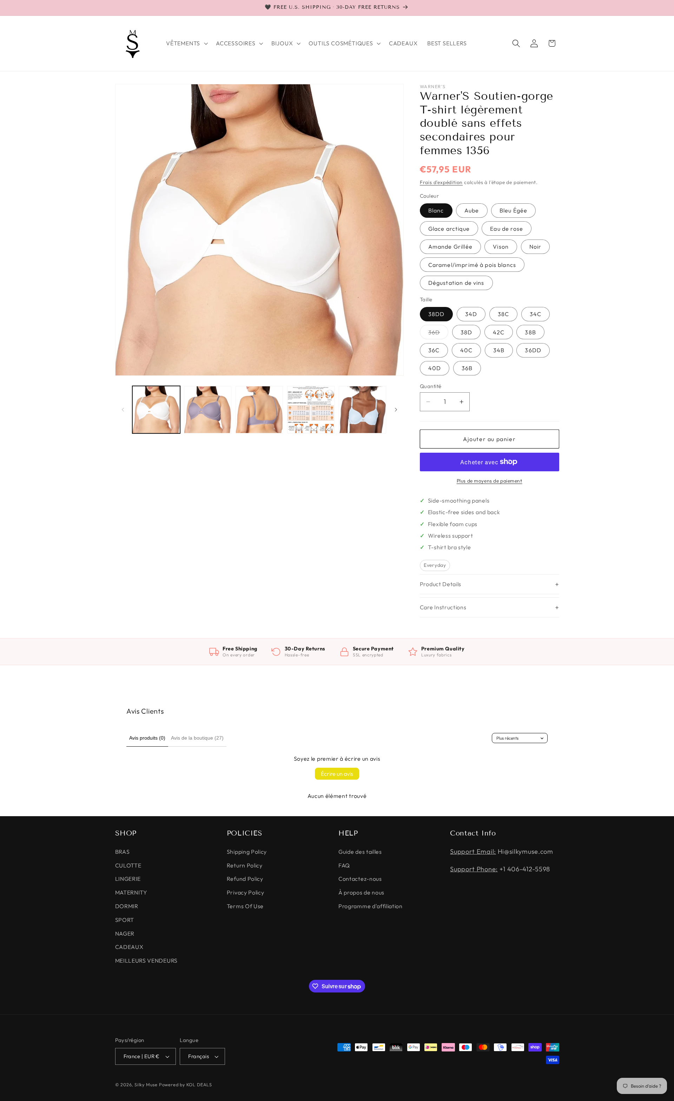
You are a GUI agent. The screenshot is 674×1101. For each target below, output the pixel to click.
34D (471, 313)
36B (467, 368)
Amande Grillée (450, 246)
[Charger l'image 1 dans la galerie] (156, 409)
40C (466, 350)
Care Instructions (443, 607)
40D (434, 368)
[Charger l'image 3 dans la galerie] (259, 409)
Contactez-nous (360, 879)
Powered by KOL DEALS (185, 1084)
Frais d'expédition (441, 182)
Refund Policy (245, 879)
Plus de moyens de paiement (489, 481)
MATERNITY (131, 892)
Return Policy (245, 865)
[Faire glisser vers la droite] (396, 409)
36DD (533, 350)
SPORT (124, 919)
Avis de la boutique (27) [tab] (197, 738)
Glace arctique (449, 228)
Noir (535, 246)
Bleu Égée (513, 210)
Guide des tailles (360, 851)
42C (498, 331)
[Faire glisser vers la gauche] (123, 409)
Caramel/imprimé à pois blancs (472, 264)
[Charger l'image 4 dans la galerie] (311, 409)
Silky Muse (146, 1084)
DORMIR (126, 906)
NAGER (124, 933)
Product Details (440, 584)
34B (498, 350)
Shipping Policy (247, 851)
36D (438, 333)
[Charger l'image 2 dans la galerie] (207, 409)
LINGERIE (128, 879)
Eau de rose (506, 228)
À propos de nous (361, 892)
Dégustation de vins (456, 282)
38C (503, 313)
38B (530, 331)
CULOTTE (128, 865)
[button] (186, 43)
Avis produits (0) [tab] (147, 738)
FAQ (344, 865)
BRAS (122, 851)
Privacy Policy (245, 892)
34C (535, 313)
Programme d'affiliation (370, 906)
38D (466, 331)
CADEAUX (129, 947)
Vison (501, 246)
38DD (436, 313)
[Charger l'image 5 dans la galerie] (362, 409)
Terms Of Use (245, 906)
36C (434, 350)
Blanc (436, 210)
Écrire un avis (337, 773)
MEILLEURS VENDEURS (146, 960)
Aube (471, 210)
